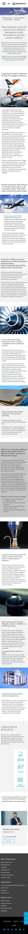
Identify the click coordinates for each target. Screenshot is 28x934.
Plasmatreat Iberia (7, 18)
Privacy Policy (7, 921)
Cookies (14, 925)
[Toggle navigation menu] (3, 3)
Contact (8, 841)
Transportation (8, 19)
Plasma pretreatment (10, 216)
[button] (8, 3)
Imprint (16, 921)
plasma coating (12, 56)
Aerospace (17, 19)
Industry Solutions (19, 18)
